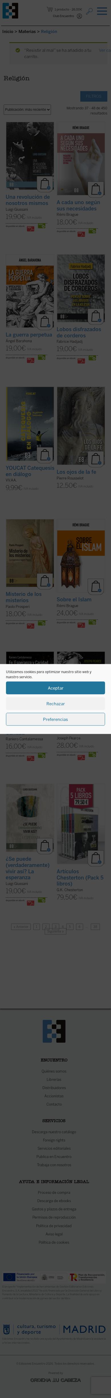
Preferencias (55, 719)
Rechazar (55, 703)
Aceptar (55, 687)
